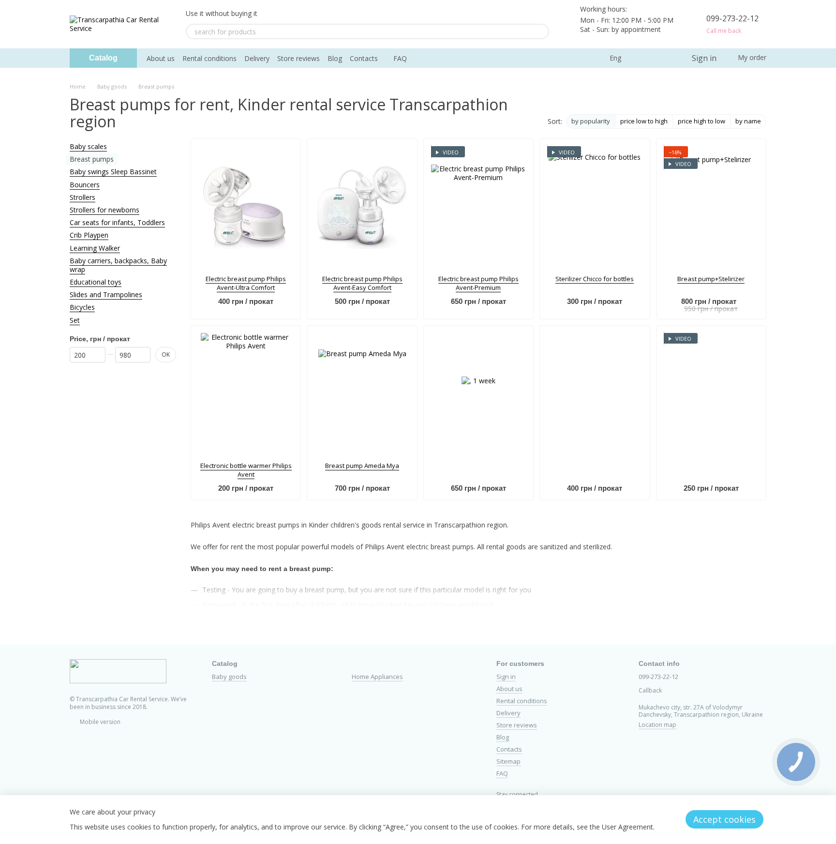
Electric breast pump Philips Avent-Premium (478, 283)
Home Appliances (377, 676)
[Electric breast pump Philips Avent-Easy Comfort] (361, 206)
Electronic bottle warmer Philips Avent (246, 470)
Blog (335, 58)
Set (75, 320)
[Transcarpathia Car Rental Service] (118, 670)
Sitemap (508, 761)
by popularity (590, 121)
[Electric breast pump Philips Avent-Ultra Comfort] (245, 206)
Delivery (256, 58)
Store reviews (298, 58)
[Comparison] (644, 58)
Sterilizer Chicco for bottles (594, 278)
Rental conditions (209, 58)
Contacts (364, 58)
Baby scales (88, 146)
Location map (657, 725)
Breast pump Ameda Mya (362, 465)
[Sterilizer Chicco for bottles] (594, 206)
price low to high (644, 121)
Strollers (82, 197)
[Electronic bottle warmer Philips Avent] (245, 393)
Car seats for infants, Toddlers (117, 222)
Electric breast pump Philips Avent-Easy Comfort (362, 283)
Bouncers (85, 184)
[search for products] (541, 31)
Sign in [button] (506, 676)
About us (161, 58)
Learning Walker (95, 247)
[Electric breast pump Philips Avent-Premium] (478, 206)
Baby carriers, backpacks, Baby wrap (118, 265)
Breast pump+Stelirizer (711, 278)
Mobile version (99, 722)
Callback (650, 690)
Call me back (723, 31)
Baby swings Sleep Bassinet (113, 171)
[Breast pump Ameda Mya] (361, 393)
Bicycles (82, 307)
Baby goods (229, 676)
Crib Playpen (89, 235)
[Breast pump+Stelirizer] (711, 206)
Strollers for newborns (104, 209)
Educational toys (95, 281)
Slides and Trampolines (106, 294)
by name (748, 121)
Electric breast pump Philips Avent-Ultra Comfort (246, 283)
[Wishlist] (664, 58)
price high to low (701, 121)
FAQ (400, 58)
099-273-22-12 (732, 18)
